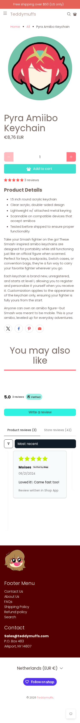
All (28, 26)
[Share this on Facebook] (19, 329)
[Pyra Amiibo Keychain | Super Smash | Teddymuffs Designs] (40, 68)
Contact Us (13, 591)
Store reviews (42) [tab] (58, 430)
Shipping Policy (16, 606)
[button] (13, 180)
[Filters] (8, 443)
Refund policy (15, 611)
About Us (11, 596)
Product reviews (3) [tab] (22, 430)
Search (10, 617)
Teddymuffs (45, 697)
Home (15, 26)
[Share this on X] (8, 329)
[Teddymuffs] (15, 562)
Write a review (40, 412)
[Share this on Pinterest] (29, 329)
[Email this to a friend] (40, 329)
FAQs (8, 601)
